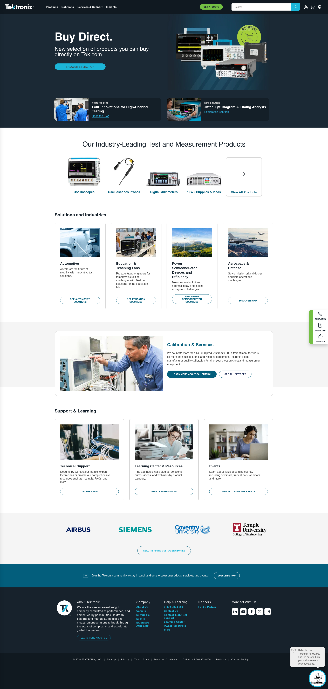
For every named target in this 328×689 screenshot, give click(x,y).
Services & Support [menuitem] (90, 7)
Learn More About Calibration (192, 374)
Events (140, 618)
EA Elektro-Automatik (143, 624)
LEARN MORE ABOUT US (94, 637)
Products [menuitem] (52, 7)
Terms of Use (141, 659)
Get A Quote (211, 6)
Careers (141, 610)
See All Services (235, 374)
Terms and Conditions (165, 659)
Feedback (221, 659)
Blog (167, 629)
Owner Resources (175, 625)
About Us (142, 607)
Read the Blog (100, 116)
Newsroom (142, 614)
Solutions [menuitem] (68, 7)
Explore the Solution (216, 111)
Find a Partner (207, 607)
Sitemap (111, 659)
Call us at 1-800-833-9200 (196, 659)
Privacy (125, 659)
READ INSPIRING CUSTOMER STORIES (164, 550)
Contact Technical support (175, 616)
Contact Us (171, 610)
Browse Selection (80, 67)
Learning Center (174, 621)
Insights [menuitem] (111, 7)
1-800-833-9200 (173, 607)
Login (304, 7)
